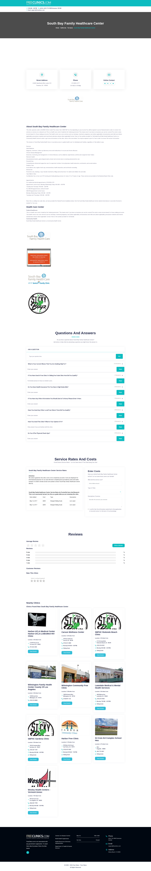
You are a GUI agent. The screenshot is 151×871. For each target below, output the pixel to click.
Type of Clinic (91, 488)
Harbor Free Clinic (70, 738)
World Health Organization (62, 838)
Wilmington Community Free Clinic (75, 686)
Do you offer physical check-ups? (39, 433)
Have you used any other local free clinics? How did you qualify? (49, 410)
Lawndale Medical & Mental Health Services (107, 686)
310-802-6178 (74, 85)
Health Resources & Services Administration (62, 842)
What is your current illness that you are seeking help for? (47, 364)
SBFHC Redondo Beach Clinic (106, 633)
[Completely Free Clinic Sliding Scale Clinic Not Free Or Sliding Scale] (105, 491)
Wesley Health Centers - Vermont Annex (39, 791)
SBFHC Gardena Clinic (38, 739)
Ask (119, 356)
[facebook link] (27, 852)
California (63, 28)
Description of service (94, 496)
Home (57, 28)
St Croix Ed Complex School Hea (108, 739)
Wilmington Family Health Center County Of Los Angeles (40, 687)
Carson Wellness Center (73, 632)
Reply (120, 369)
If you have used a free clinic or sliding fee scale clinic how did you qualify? (52, 375)
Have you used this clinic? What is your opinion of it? (45, 421)
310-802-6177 (75, 83)
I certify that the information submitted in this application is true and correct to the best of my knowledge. (105, 510)
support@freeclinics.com (38, 10)
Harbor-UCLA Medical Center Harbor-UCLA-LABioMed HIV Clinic (41, 633)
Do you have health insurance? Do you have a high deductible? (48, 387)
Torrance (70, 28)
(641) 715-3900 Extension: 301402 (52, 8)
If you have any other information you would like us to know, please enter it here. (54, 398)
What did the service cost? (95, 479)
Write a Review (118, 545)
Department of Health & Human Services (63, 847)
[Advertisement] (75, 50)
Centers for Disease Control (62, 835)
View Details (33, 651)
